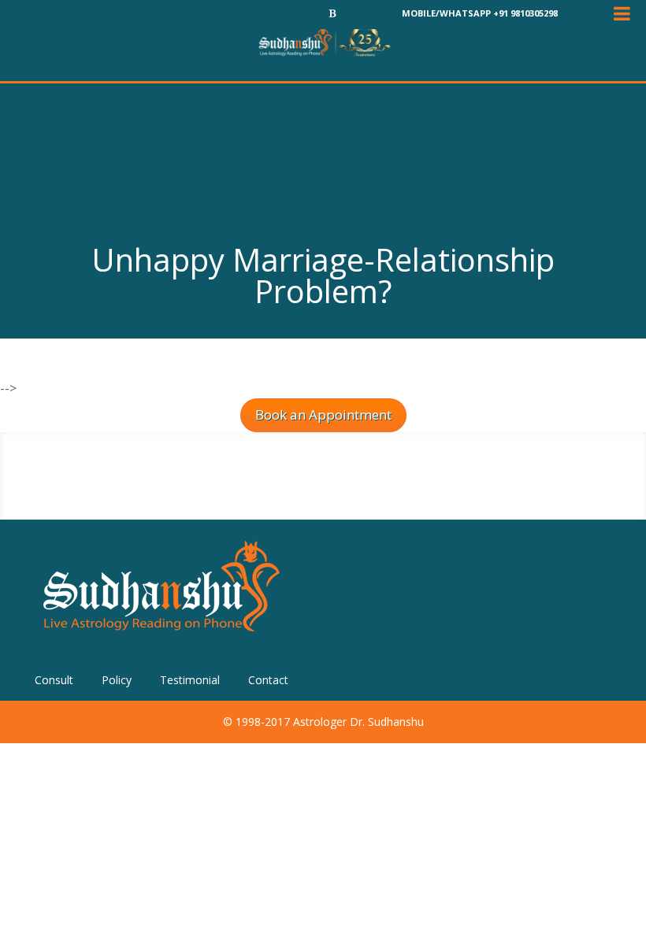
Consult (54, 679)
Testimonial (190, 679)
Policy (117, 679)
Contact (268, 679)
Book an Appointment (323, 414)
